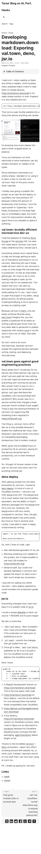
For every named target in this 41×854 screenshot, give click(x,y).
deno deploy (7, 488)
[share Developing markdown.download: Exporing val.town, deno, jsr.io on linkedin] (11, 821)
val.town (19, 241)
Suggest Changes (8, 65)
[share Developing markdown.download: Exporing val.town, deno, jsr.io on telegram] (29, 821)
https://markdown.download (15, 93)
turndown (8, 728)
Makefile (21, 612)
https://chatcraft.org (12, 418)
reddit (7, 776)
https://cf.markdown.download (19, 719)
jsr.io (31, 607)
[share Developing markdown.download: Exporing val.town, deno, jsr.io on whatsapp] (25, 821)
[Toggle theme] (4, 17)
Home (4, 33)
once (26, 330)
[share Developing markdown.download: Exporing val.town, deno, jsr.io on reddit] (16, 821)
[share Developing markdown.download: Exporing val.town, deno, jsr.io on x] (7, 821)
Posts (11, 33)
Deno (23, 311)
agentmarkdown (23, 735)
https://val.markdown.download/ (19, 688)
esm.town (6, 317)
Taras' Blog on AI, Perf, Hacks (17, 7)
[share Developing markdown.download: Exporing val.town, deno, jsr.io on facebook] (20, 821)
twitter (7, 780)
